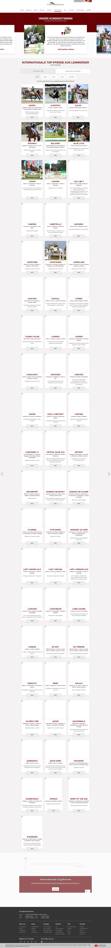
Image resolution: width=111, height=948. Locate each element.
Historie (21, 928)
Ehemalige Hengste (47, 930)
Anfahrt (81, 930)
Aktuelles (33, 928)
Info (56, 926)
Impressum (82, 934)
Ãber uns (22, 924)
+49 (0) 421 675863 (78, 1)
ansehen (55, 889)
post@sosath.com (29, 916)
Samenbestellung (72, 926)
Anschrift (21, 914)
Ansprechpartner (84, 928)
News (33, 924)
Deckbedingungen (47, 932)
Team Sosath (22, 926)
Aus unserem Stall (38, 71)
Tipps (69, 934)
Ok (96, 945)
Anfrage (81, 926)
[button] (2, 474)
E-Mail (20, 916)
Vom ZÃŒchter (59, 930)
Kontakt (82, 924)
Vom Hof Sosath (59, 928)
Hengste (46, 924)
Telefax (36, 917)
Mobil (20, 917)
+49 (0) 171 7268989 (29, 917)
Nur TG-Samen (46, 928)
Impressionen (22, 932)
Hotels (69, 932)
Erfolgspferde (22, 930)
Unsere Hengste (47, 926)
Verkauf (58, 924)
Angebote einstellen (60, 934)
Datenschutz (83, 932)
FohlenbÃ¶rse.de (59, 932)
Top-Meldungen (35, 926)
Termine (33, 930)
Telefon (36, 916)
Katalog (69, 928)
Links (69, 930)
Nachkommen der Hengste (72, 71)
